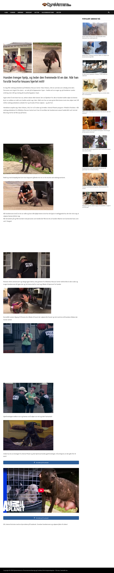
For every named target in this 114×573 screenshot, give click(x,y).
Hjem (6, 12)
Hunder (12, 12)
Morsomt (29, 12)
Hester (58, 12)
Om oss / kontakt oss (61, 570)
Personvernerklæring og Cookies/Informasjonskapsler (38, 570)
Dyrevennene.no (18, 570)
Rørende (20, 12)
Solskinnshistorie (48, 12)
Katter (37, 12)
